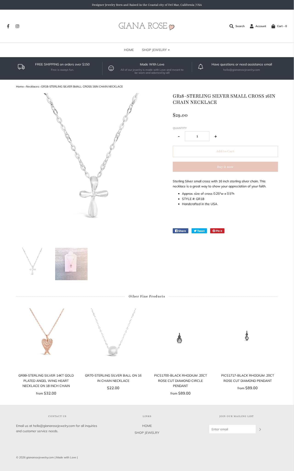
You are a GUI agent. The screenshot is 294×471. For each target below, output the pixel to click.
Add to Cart (225, 151)
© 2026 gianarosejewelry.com (35, 457)
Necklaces (32, 86)
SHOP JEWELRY (147, 433)
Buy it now (225, 167)
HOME (129, 50)
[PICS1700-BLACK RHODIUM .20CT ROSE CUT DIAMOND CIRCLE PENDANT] (180, 338)
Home (20, 86)
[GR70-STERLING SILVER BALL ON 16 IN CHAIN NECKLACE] (113, 338)
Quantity (180, 128)
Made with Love (66, 457)
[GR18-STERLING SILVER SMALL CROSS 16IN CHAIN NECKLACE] (32, 264)
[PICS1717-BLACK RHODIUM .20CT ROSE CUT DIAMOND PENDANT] (248, 338)
